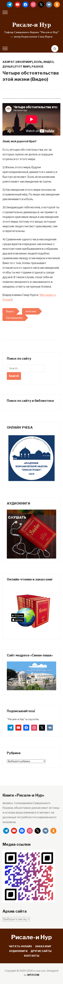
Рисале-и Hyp (31, 24)
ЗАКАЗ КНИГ (43, 946)
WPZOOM (33, 974)
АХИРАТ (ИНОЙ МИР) (17, 62)
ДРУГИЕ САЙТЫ (41, 951)
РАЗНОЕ (38, 66)
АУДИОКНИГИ (18, 951)
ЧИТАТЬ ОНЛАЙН (20, 946)
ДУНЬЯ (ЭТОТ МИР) (16, 66)
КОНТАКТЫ (31, 955)
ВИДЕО (48, 62)
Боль (38, 62)
